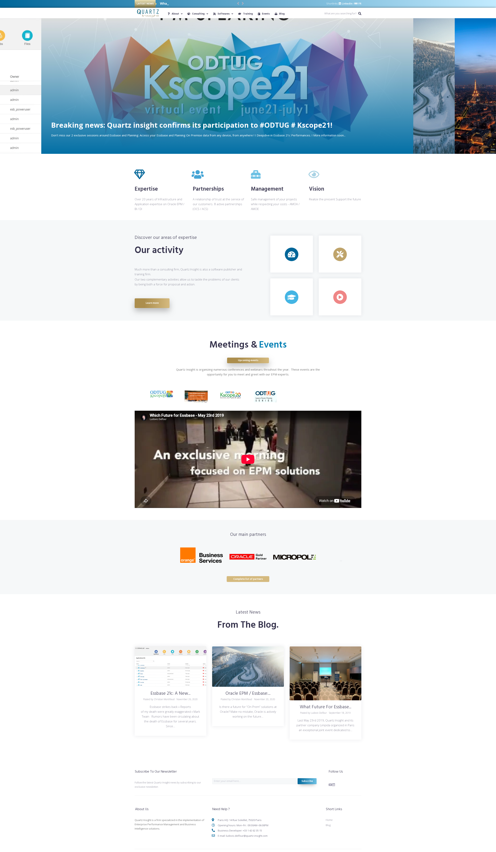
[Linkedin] (333, 784)
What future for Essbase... (325, 707)
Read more (21, 138)
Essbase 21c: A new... (170, 693)
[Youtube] (330, 784)
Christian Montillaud (164, 699)
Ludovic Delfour (319, 712)
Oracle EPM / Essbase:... (248, 693)
